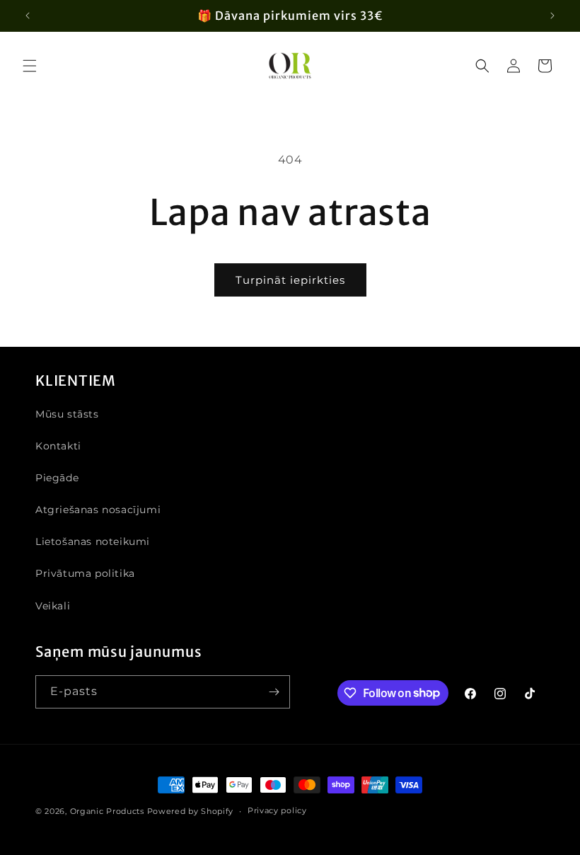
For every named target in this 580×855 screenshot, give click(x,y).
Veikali (52, 605)
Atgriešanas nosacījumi (98, 509)
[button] (29, 65)
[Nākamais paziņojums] (552, 15)
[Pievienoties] (273, 691)
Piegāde (57, 477)
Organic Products (107, 811)
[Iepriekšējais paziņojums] (27, 15)
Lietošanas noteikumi (92, 541)
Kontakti (58, 446)
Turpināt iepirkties (290, 280)
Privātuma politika (85, 573)
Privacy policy (277, 810)
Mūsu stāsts (67, 414)
